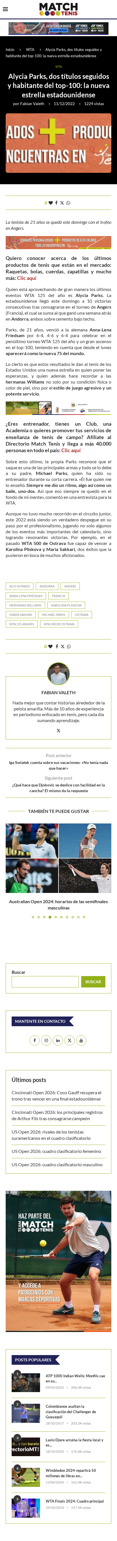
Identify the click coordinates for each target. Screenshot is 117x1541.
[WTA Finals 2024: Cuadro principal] (26, 1508)
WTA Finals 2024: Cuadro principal (75, 1501)
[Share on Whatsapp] (68, 202)
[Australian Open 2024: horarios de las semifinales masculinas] (58, 858)
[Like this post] (51, 202)
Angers (70, 586)
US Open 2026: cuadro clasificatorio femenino (56, 1151)
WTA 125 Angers (21, 624)
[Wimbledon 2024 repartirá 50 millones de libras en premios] (26, 1477)
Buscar (19, 972)
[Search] (111, 10)
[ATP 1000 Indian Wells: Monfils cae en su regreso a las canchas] (26, 1382)
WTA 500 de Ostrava (59, 624)
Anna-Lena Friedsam (25, 596)
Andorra (47, 586)
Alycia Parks (19, 586)
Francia (58, 596)
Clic (22, 278)
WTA (30, 49)
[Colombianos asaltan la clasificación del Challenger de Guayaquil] (26, 1413)
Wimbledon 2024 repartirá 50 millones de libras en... (71, 1473)
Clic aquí (71, 450)
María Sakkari (20, 614)
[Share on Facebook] (56, 202)
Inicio (10, 49)
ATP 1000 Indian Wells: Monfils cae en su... (75, 1378)
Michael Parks (53, 614)
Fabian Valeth (32, 103)
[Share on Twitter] (62, 202)
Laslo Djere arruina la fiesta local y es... (74, 1442)
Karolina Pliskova (66, 605)
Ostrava (81, 614)
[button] (10, 870)
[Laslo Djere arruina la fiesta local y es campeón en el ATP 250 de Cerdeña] (26, 1446)
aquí (31, 278)
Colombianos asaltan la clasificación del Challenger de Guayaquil (71, 1411)
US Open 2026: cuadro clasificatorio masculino (58, 1164)
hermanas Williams (25, 605)
